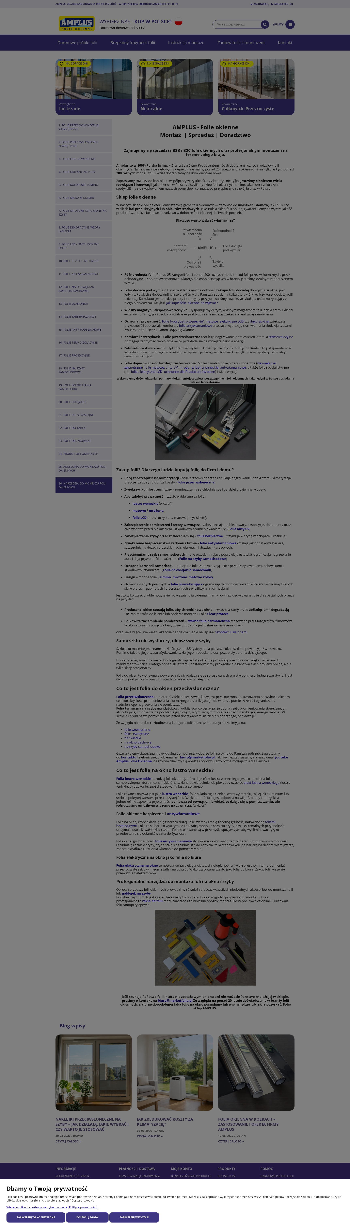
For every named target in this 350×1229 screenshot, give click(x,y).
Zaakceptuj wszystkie (134, 1217)
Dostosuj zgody (87, 1217)
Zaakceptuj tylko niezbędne (36, 1217)
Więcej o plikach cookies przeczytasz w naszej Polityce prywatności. (51, 1207)
